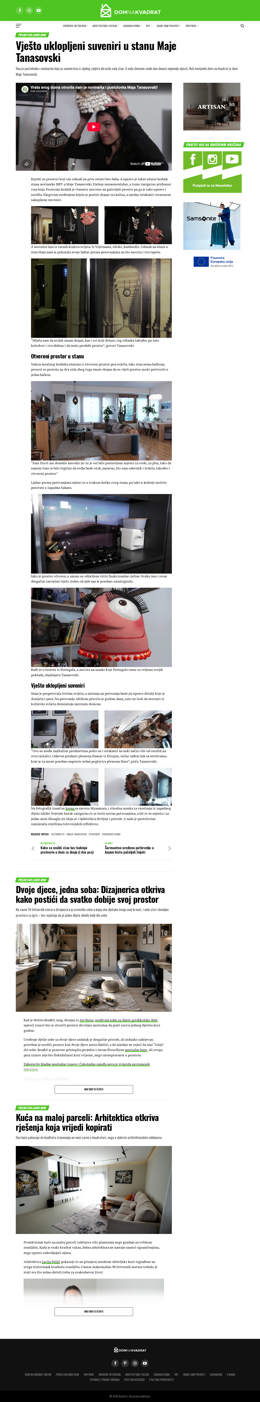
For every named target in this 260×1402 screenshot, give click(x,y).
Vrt (148, 26)
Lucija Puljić (51, 1262)
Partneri (191, 26)
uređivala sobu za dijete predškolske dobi (126, 1020)
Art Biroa (86, 1020)
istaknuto (59, 834)
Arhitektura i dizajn (105, 26)
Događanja (216, 1374)
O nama (231, 1374)
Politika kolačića (134, 1380)
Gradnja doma (131, 26)
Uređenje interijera (74, 26)
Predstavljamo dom (67, 1374)
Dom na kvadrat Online (38, 1374)
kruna (70, 808)
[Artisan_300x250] (211, 129)
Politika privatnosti (161, 1380)
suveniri (95, 834)
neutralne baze (136, 1050)
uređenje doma (112, 834)
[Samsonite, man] (211, 249)
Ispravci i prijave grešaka (105, 1380)
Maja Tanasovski (77, 834)
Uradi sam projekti (168, 26)
